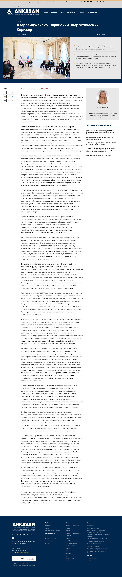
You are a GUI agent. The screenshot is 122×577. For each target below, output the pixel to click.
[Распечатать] (8, 100)
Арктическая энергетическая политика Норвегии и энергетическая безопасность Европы (100, 132)
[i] (31, 122)
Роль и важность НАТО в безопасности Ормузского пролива (99, 138)
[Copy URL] (12, 100)
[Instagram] (82, 1)
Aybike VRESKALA (22, 35)
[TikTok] (94, 1)
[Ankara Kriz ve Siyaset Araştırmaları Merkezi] (22, 12)
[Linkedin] (85, 1)
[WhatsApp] (8, 96)
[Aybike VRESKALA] (102, 97)
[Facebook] (79, 1)
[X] (97, 1)
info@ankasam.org (22, 552)
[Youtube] (100, 1)
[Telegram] (91, 1)
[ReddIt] (5, 96)
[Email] (5, 100)
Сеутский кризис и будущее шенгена (99, 155)
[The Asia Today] (24, 558)
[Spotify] (88, 1)
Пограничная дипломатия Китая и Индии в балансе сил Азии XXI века (101, 143)
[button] (103, 1)
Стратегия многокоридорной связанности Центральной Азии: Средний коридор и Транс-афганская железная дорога (102, 150)
